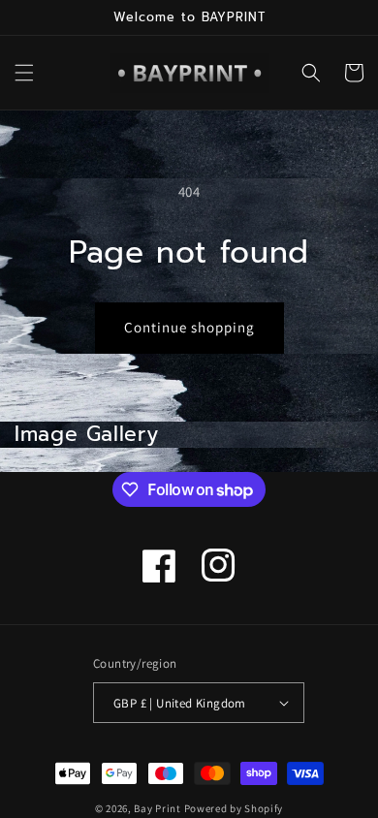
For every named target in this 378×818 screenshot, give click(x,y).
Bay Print (157, 808)
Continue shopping (189, 327)
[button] (24, 72)
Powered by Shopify (234, 808)
